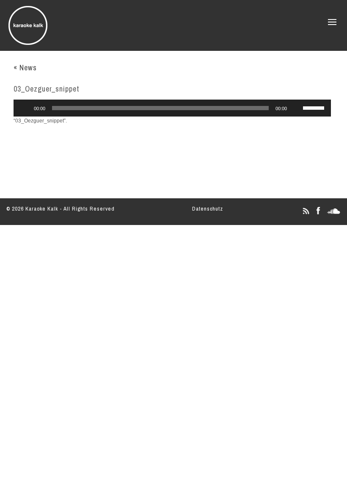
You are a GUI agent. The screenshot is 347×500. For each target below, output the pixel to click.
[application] (172, 108)
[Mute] (296, 108)
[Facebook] (318, 214)
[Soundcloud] (334, 214)
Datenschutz (207, 208)
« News (25, 67)
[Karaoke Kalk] (27, 42)
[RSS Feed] (305, 214)
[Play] (24, 108)
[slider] (315, 107)
